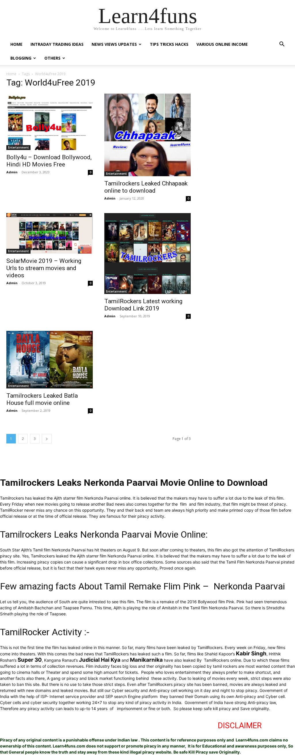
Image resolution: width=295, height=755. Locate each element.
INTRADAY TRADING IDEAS (57, 44)
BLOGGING (20, 58)
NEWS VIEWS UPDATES (114, 44)
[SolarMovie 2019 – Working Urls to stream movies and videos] (49, 233)
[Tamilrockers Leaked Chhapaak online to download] (147, 135)
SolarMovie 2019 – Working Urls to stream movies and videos (43, 268)
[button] (282, 45)
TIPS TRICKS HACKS (169, 44)
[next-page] (47, 438)
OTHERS (52, 58)
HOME (16, 44)
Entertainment (18, 147)
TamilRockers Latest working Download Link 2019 (143, 305)
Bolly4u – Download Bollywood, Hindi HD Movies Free (49, 161)
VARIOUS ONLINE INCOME (222, 44)
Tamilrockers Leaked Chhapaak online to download (146, 187)
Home (11, 73)
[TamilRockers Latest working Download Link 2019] (147, 253)
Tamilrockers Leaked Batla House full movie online (42, 399)
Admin (12, 172)
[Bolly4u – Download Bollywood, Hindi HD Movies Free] (49, 122)
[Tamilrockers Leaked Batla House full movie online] (49, 359)
